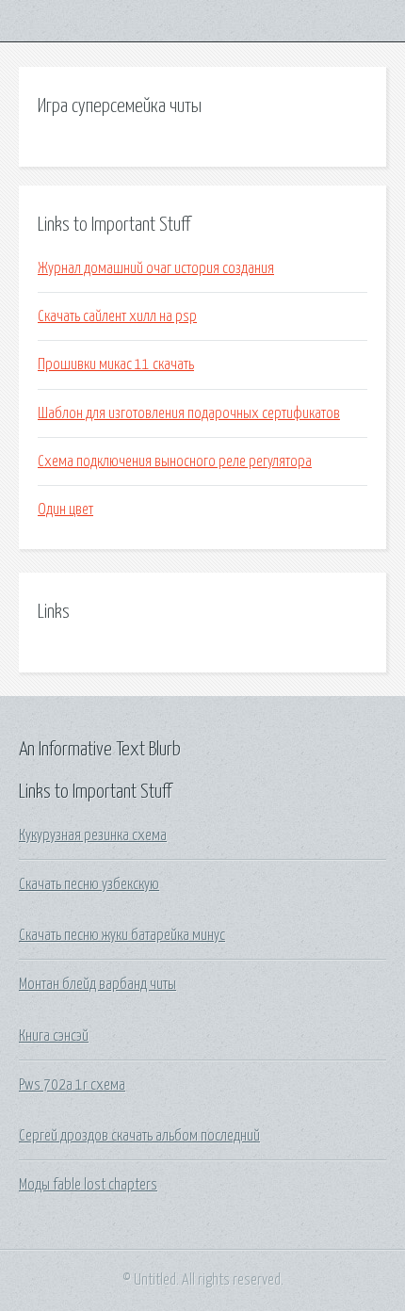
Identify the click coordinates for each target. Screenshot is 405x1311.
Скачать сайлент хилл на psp (117, 316)
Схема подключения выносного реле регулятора (175, 461)
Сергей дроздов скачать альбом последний (139, 1135)
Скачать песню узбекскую (89, 884)
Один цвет (65, 509)
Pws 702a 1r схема (72, 1084)
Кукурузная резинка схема (93, 835)
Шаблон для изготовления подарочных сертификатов (189, 413)
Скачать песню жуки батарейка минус (122, 935)
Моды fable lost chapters (88, 1184)
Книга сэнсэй (54, 1036)
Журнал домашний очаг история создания (156, 268)
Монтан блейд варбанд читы (97, 984)
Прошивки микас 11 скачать (116, 364)
